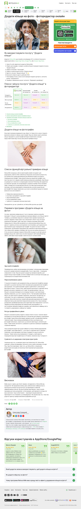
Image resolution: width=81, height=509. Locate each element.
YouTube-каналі (35, 423)
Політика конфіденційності (11, 505)
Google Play (28, 61)
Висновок (9, 126)
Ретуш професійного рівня (14, 123)
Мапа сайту (43, 490)
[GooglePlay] (68, 35)
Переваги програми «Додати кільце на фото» (19, 117)
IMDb (34, 426)
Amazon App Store (39, 61)
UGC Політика (34, 505)
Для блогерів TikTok (60, 46)
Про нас (74, 3)
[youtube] (23, 416)
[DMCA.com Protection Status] (24, 495)
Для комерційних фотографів (63, 50)
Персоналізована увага (13, 121)
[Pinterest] (18, 495)
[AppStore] (68, 32)
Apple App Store (20, 61)
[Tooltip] (20, 95)
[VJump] (73, 500)
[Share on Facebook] (9, 404)
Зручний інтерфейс (12, 119)
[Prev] (6, 11)
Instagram (44, 421)
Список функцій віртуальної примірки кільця (18, 115)
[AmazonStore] (33, 500)
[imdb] (14, 416)
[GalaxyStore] (25, 500)
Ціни (12, 490)
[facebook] (21, 416)
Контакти (67, 3)
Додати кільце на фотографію (14, 114)
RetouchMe (13, 59)
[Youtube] (15, 495)
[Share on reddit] (17, 404)
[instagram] (18, 416)
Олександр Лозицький (21, 413)
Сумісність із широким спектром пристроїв (18, 124)
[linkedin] (16, 416)
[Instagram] (5, 495)
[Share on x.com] (12, 404)
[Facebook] (12, 495)
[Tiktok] (8, 495)
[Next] (75, 11)
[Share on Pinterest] (14, 404)
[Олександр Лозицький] (9, 414)
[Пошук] (5, 7)
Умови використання (24, 505)
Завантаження (33, 490)
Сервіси (61, 3)
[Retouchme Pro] (62, 500)
